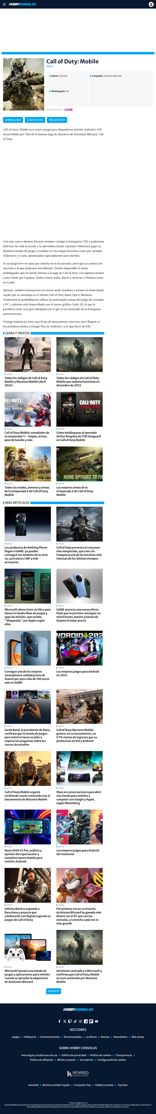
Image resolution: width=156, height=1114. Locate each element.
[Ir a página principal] (22, 4)
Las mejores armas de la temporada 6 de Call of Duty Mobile (74, 491)
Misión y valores (66, 1059)
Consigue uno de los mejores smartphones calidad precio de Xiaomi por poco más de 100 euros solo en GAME (27, 677)
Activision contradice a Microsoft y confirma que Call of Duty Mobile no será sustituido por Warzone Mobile (79, 976)
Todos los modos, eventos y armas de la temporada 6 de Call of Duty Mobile (27, 491)
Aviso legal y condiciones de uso (39, 1055)
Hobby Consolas (104, 1085)
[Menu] (4, 4)
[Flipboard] (91, 1021)
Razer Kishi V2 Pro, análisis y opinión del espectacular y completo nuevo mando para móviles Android (23, 856)
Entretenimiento (50, 1037)
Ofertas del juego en (55, 110)
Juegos (16, 1037)
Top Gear (122, 1085)
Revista (105, 1037)
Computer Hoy (82, 1085)
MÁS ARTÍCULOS (57, 120)
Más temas (138, 1037)
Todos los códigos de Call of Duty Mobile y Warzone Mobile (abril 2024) (26, 381)
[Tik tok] (75, 1021)
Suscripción (86, 1059)
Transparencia (123, 1055)
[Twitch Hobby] (70, 1021)
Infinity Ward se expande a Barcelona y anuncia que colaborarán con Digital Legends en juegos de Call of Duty (28, 914)
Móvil (49, 66)
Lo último (91, 1037)
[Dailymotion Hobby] (86, 1021)
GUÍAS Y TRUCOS (35, 120)
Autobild (33, 1085)
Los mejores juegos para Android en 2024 (77, 673)
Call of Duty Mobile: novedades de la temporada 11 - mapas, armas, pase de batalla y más (27, 436)
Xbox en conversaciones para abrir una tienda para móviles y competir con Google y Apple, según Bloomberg (78, 797)
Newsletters (120, 1037)
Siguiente (54, 991)
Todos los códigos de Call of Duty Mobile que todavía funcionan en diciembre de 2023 (78, 381)
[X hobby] (65, 1021)
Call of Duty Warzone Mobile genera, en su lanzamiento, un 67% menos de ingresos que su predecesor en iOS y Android (76, 735)
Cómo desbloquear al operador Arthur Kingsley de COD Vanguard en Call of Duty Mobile (78, 436)
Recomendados (73, 1037)
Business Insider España (56, 1085)
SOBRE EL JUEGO (13, 120)
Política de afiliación (41, 1059)
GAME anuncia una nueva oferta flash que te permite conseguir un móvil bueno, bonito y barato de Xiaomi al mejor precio (78, 615)
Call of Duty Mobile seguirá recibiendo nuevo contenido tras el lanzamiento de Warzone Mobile (27, 795)
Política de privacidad (74, 1055)
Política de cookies (100, 1055)
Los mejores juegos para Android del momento (77, 852)
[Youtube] (96, 1021)
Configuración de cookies (111, 1059)
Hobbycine (30, 1037)
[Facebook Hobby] (59, 1021)
